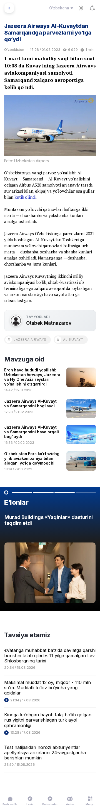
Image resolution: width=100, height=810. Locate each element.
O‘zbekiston (14, 50)
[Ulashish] (92, 8)
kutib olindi (25, 197)
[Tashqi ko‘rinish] (81, 8)
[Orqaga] (9, 8)
